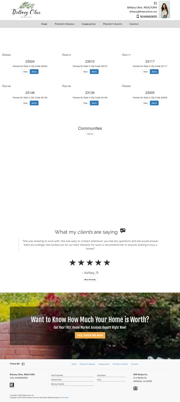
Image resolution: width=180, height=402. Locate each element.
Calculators (101, 375)
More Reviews (90, 279)
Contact (134, 364)
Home (74, 364)
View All (90, 134)
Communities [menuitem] (89, 24)
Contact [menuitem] (134, 24)
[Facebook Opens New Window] (155, 3)
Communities (104, 364)
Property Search (87, 364)
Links (99, 379)
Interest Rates (56, 379)
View (25, 71)
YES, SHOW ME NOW (90, 335)
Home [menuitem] (44, 24)
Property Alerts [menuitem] (112, 24)
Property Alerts (120, 364)
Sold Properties (57, 375)
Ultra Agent (64, 397)
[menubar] (90, 24)
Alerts (34, 71)
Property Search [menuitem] (64, 24)
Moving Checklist (57, 384)
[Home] (26, 9)
